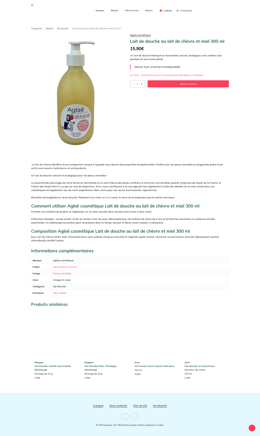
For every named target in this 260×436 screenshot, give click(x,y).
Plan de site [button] (140, 405)
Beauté (49, 28)
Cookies (160, 425)
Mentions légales (129, 425)
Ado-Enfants (60, 266)
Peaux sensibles (62, 273)
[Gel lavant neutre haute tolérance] (155, 333)
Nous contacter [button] (118, 405)
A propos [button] (98, 405)
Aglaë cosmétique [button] (140, 35)
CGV (115, 425)
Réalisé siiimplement (147, 425)
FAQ (119, 425)
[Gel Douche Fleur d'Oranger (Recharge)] (105, 333)
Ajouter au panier (188, 83)
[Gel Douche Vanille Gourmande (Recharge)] (55, 333)
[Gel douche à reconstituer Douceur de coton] (205, 333)
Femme (73, 266)
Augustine (36, 28)
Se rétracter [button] (160, 405)
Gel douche (63, 28)
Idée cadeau (60, 292)
